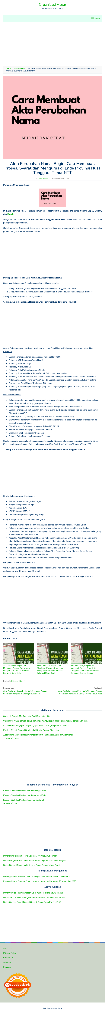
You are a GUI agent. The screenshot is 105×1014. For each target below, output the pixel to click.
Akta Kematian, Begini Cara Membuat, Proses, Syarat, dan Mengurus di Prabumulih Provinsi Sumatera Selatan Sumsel (85, 669)
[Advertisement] (52, 44)
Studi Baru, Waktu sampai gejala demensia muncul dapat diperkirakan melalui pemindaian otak (45, 720)
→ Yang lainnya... (11, 737)
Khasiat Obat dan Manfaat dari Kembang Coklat (24, 790)
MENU (97, 18)
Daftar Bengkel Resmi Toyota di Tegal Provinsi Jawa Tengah (30, 855)
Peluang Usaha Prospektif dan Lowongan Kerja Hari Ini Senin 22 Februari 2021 (38, 876)
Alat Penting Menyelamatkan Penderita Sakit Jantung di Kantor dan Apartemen (38, 734)
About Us (7, 948)
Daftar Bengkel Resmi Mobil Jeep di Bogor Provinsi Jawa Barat (31, 865)
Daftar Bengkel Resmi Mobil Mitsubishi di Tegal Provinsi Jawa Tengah (34, 860)
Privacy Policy (9, 952)
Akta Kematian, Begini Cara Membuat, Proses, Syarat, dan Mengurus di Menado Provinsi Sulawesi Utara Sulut (50, 669)
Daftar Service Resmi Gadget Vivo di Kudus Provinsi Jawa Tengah (33, 892)
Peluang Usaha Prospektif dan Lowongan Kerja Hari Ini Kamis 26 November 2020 (39, 881)
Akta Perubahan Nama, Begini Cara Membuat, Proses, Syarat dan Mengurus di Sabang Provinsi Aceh (25, 691)
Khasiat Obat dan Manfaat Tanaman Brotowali (23, 799)
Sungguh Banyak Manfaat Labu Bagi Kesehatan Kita (26, 716)
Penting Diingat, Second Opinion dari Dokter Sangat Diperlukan (31, 730)
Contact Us (8, 957)
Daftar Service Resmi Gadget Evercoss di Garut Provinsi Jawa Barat (34, 897)
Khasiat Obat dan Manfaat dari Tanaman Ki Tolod (25, 795)
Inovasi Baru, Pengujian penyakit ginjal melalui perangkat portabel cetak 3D (36, 725)
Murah (10, 214)
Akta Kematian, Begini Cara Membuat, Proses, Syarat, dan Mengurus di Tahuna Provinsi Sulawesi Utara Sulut (16, 669)
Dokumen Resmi (17, 681)
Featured (7, 966)
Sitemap (7, 962)
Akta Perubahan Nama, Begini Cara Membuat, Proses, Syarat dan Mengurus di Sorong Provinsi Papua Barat (80, 691)
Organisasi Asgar (52, 4)
